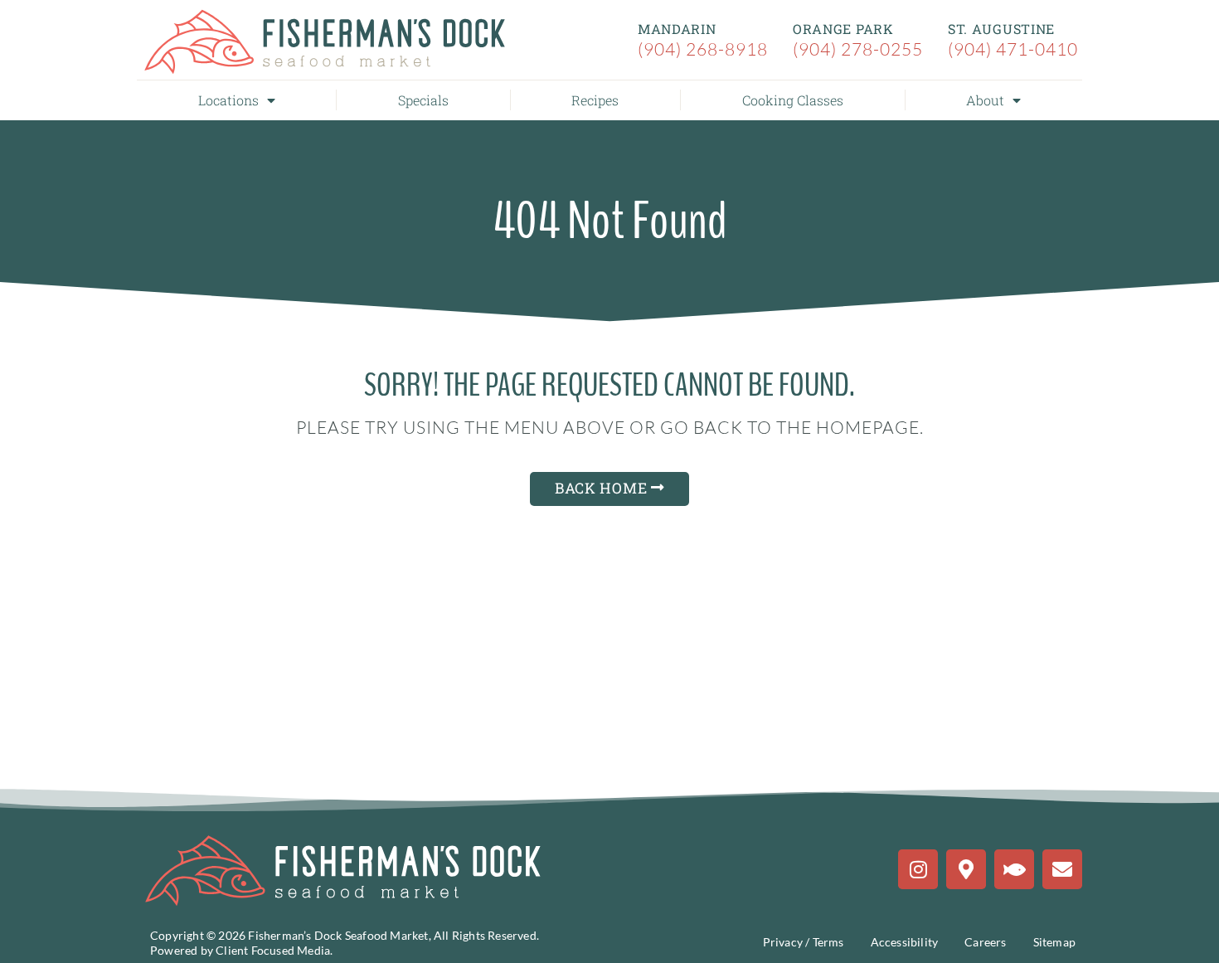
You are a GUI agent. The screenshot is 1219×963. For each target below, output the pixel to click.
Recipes (595, 100)
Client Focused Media (273, 950)
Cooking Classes (792, 100)
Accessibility (905, 942)
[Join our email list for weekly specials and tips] (1062, 869)
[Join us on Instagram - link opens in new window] (918, 869)
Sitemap (1054, 942)
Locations (228, 100)
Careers (985, 942)
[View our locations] (966, 869)
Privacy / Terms (803, 942)
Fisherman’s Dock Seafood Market (338, 935)
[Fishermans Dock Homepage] (326, 42)
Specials (423, 100)
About (985, 100)
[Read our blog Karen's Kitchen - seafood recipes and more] (1014, 869)
